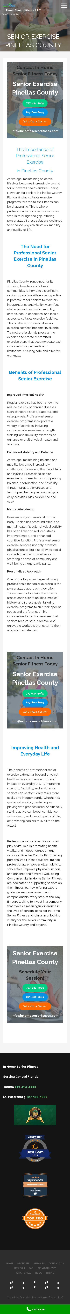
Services (39, 1263)
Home (9, 1263)
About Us (23, 1263)
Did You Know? (46, 1268)
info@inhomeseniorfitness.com (35, 131)
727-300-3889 (36, 1097)
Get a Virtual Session (35, 121)
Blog (38, 1273)
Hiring (50, 1273)
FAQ (31, 1268)
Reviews (19, 1268)
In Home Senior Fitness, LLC (21, 10)
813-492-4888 (25, 1086)
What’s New (23, 1273)
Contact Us (56, 1263)
